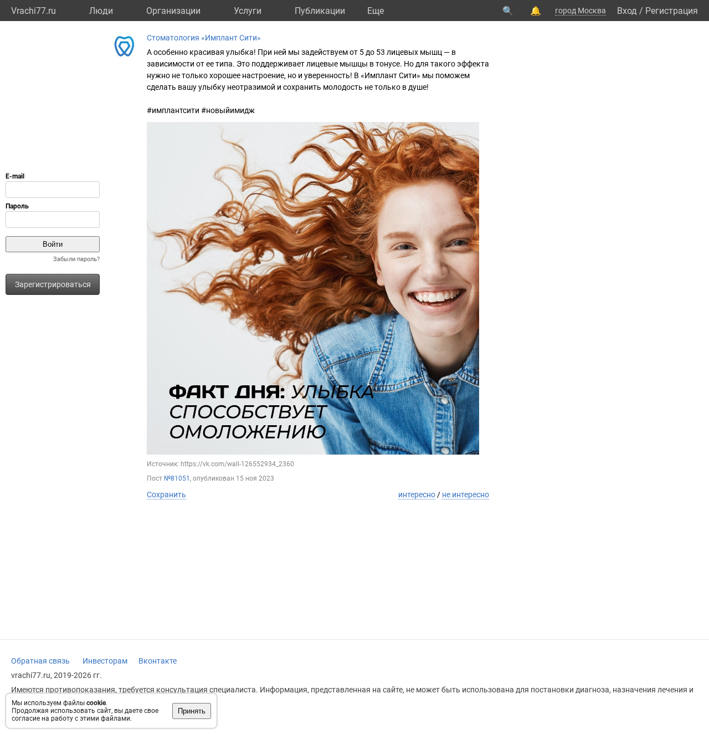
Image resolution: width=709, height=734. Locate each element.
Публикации (320, 11)
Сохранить (166, 494)
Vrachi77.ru (33, 11)
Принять (191, 711)
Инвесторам (105, 660)
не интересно (465, 494)
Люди (101, 11)
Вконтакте (157, 660)
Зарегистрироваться (53, 284)
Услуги (247, 11)
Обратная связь (40, 660)
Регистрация (671, 11)
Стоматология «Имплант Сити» (204, 37)
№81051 (177, 478)
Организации (173, 11)
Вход (627, 11)
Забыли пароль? (76, 259)
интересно (416, 494)
